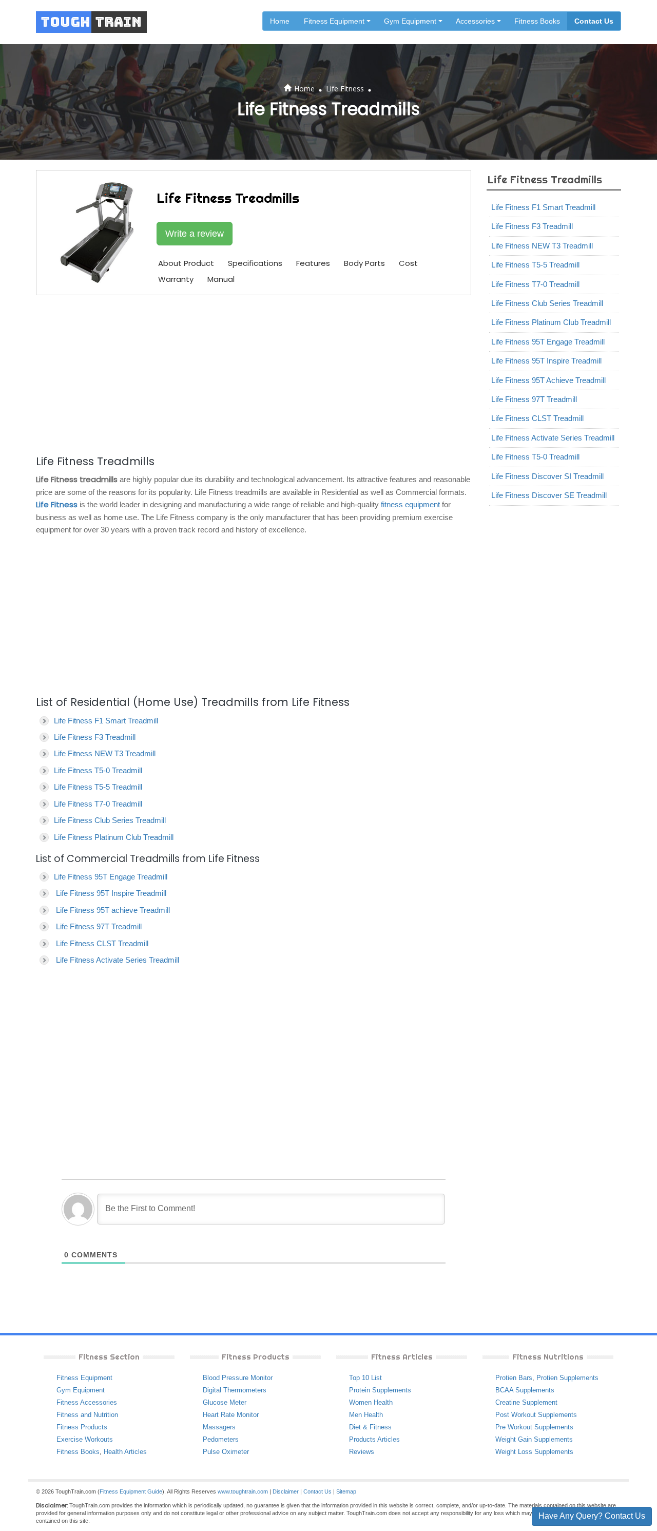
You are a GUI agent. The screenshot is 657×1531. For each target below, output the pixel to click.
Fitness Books (537, 21)
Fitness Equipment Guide (131, 1491)
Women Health (371, 1402)
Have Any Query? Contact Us (591, 1515)
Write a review (194, 233)
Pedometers (221, 1439)
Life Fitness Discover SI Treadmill (547, 476)
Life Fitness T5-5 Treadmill (98, 786)
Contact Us (593, 21)
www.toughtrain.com (243, 1491)
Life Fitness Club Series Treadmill (110, 820)
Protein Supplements (380, 1390)
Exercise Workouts (84, 1439)
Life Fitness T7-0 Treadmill (98, 803)
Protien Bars (513, 1378)
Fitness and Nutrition (87, 1415)
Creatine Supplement (526, 1402)
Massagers (219, 1427)
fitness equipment (410, 504)
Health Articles (125, 1452)
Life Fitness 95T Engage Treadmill (110, 876)
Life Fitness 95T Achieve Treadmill (548, 380)
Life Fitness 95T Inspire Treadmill (111, 893)
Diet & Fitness (370, 1427)
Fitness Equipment (84, 1378)
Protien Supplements (567, 1378)
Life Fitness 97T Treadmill (99, 926)
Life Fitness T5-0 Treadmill (98, 770)
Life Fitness (345, 88)
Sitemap (346, 1491)
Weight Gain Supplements (534, 1439)
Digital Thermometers (234, 1390)
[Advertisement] (253, 373)
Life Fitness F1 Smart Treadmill (106, 720)
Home (279, 21)
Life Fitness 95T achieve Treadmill (113, 910)
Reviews (361, 1452)
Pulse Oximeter (226, 1452)
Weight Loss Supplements (534, 1452)
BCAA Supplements (524, 1390)
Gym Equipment (80, 1390)
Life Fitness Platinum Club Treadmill (113, 837)
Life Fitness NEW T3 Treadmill (105, 753)
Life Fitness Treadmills (545, 179)
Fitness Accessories (86, 1402)
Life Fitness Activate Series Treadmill (117, 959)
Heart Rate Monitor (231, 1415)
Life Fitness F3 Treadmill (95, 737)
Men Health (366, 1415)
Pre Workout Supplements (534, 1427)
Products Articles (374, 1439)
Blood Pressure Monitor (238, 1378)
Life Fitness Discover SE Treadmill (549, 495)
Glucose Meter (224, 1402)
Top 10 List (365, 1378)
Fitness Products (81, 1427)
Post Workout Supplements (536, 1415)
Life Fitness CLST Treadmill (102, 943)
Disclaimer (286, 1491)
